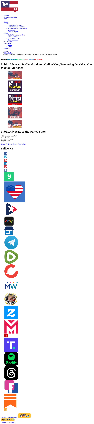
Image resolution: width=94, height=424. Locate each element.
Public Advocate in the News (16, 35)
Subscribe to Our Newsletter (9, 417)
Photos (10, 46)
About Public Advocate (15, 25)
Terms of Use (22, 144)
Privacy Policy (12, 144)
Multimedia (7, 43)
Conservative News (13, 38)
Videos (10, 45)
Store (5, 18)
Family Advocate (13, 40)
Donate (6, 15)
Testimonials (11, 30)
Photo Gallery (8, 53)
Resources (7, 48)
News (6, 33)
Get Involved (8, 41)
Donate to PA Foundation (8, 422)
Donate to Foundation (10, 17)
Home (6, 22)
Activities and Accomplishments (17, 28)
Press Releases (12, 36)
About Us (7, 23)
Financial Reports (13, 31)
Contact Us (4, 144)
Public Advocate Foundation (16, 27)
